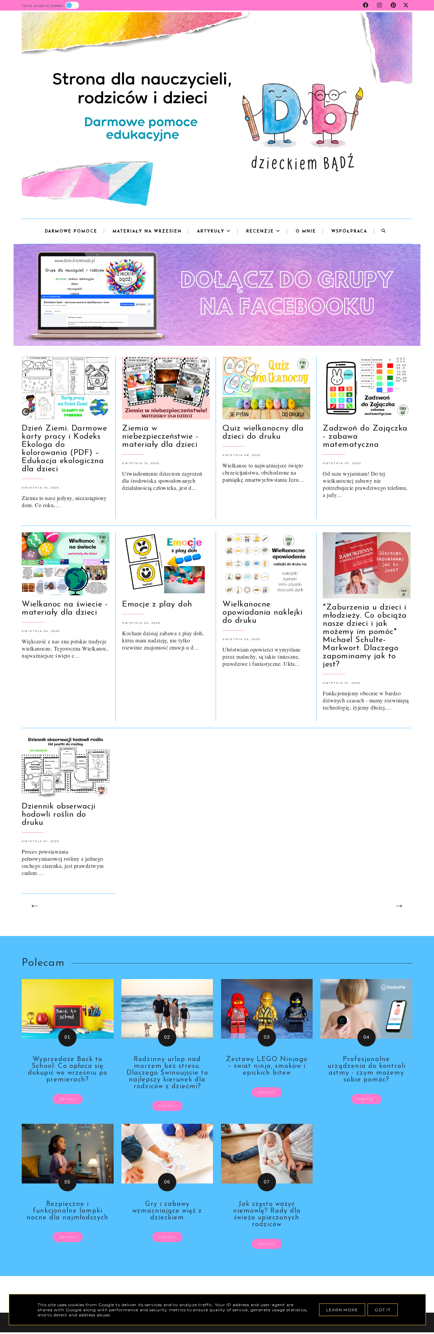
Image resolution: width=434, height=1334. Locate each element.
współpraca (349, 232)
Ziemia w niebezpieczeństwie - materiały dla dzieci (160, 436)
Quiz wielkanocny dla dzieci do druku (262, 432)
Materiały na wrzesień (147, 232)
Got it (383, 1309)
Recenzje (261, 232)
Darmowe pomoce (71, 232)
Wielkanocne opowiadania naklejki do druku (262, 612)
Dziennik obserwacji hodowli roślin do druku (59, 814)
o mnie (306, 232)
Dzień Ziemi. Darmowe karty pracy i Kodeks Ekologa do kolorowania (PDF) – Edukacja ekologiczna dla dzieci (64, 448)
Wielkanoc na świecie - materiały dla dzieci (65, 608)
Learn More (342, 1309)
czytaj (67, 1099)
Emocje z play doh (157, 604)
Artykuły (211, 232)
